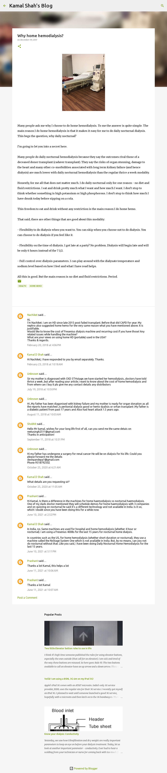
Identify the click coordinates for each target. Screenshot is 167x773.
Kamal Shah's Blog (31, 5)
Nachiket (32, 314)
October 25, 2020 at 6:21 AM (44, 467)
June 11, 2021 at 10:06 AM (42, 570)
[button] (19, 46)
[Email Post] (19, 282)
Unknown (32, 373)
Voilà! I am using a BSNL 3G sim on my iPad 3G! (68, 678)
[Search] (162, 6)
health (22, 286)
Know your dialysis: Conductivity (61, 734)
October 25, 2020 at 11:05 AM (44, 486)
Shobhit (31, 423)
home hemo (36, 286)
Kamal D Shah (35, 354)
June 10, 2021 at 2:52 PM (41, 514)
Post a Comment (27, 597)
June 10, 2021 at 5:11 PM (41, 551)
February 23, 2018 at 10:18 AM (45, 364)
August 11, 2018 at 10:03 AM (44, 414)
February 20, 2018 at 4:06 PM (44, 345)
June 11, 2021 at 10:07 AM (42, 589)
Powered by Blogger (85, 768)
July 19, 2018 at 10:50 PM (42, 389)
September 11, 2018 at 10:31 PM (46, 439)
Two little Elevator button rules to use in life (67, 648)
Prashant (32, 496)
